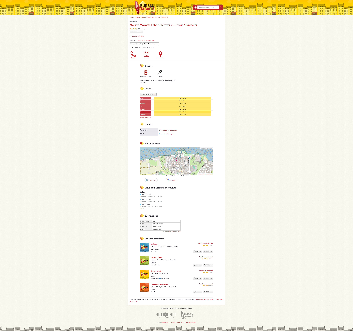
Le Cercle (154, 243)
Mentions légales (175, 322)
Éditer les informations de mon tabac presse (171, 231)
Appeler (133, 58)
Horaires (146, 58)
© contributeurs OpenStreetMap (207, 148)
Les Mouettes (156, 257)
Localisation (160, 58)
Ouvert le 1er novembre (151, 44)
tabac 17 (212, 299)
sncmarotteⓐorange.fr (167, 134)
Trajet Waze (152, 180)
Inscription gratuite (191, 322)
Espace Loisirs (156, 270)
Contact (183, 322)
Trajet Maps (172, 180)
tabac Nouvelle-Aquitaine (202, 299)
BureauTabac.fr (150, 7)
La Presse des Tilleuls (159, 284)
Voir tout (142, 208)
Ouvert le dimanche (136, 44)
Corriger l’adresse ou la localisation (205, 174)
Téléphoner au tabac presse (169, 130)
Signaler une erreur (145, 117)
